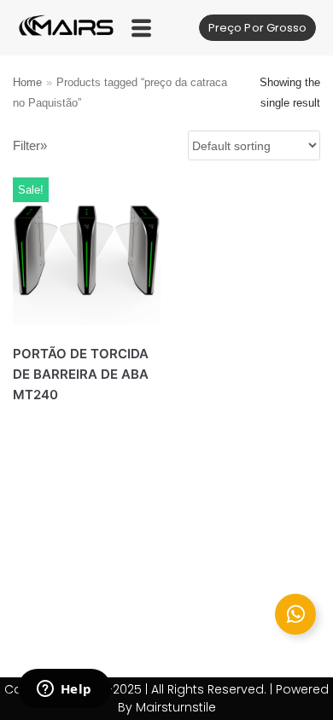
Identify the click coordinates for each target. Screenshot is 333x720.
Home (27, 82)
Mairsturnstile (176, 707)
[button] (141, 28)
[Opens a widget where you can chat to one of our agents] (64, 690)
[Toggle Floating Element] (295, 614)
